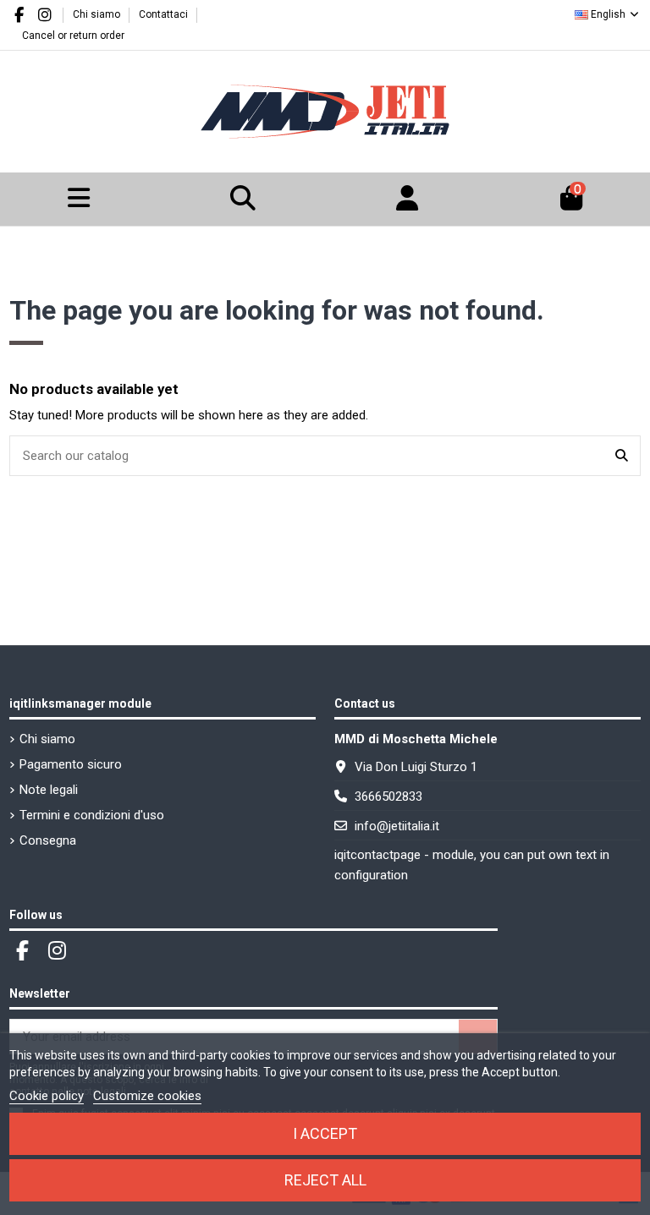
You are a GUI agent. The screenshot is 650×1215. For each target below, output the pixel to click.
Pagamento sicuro (70, 764)
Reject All (325, 1180)
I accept (325, 1133)
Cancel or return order (73, 35)
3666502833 (388, 796)
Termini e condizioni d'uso (91, 815)
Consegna (47, 840)
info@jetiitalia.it (397, 826)
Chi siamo (98, 14)
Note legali (48, 789)
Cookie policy (46, 1095)
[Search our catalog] (622, 456)
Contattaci (163, 14)
